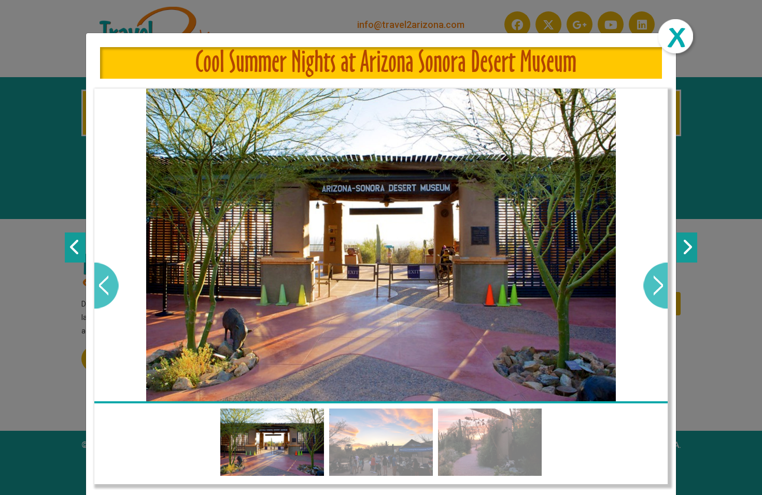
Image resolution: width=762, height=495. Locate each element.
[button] (106, 286)
